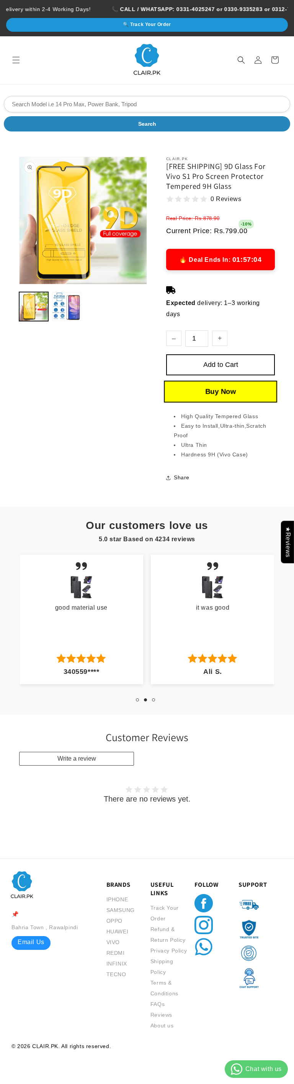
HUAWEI (117, 931)
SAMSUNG (120, 910)
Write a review (76, 758)
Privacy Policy (168, 951)
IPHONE (117, 899)
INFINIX (116, 964)
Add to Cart (220, 364)
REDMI (115, 953)
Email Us (31, 942)
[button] (16, 60)
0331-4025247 (182, 9)
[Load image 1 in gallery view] (33, 306)
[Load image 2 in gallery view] (66, 306)
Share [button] (181, 477)
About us (162, 1025)
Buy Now (221, 391)
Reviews (161, 1015)
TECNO (116, 974)
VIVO (113, 942)
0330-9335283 (230, 9)
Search (147, 124)
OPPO (114, 921)
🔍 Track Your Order (147, 24)
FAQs (157, 1004)
